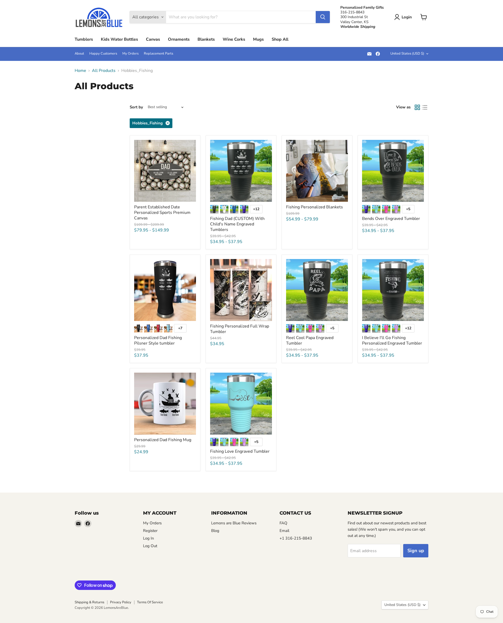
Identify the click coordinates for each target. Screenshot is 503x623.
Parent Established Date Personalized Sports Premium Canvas (162, 212)
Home (80, 70)
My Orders (130, 54)
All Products (104, 70)
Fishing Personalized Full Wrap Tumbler (239, 329)
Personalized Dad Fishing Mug (162, 440)
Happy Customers (103, 54)
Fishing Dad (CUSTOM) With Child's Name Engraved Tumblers (237, 224)
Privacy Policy (120, 602)
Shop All (280, 39)
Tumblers (84, 39)
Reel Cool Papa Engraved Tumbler (309, 340)
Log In (148, 538)
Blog (215, 530)
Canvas (153, 39)
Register (150, 530)
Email (284, 530)
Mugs (258, 39)
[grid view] (417, 107)
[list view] (424, 107)
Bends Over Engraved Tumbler (391, 218)
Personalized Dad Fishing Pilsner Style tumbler (158, 340)
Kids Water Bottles (119, 39)
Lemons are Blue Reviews (233, 523)
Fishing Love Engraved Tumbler (240, 451)
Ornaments (179, 39)
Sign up (415, 550)
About (79, 54)
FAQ (283, 523)
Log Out (150, 545)
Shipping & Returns (89, 602)
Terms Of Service (150, 602)
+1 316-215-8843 (296, 538)
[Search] (323, 17)
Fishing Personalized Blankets (314, 207)
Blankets (206, 39)
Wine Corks (234, 39)
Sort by (136, 107)
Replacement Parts (158, 54)
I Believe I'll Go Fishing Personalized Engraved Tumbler (392, 340)
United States (407, 53)
